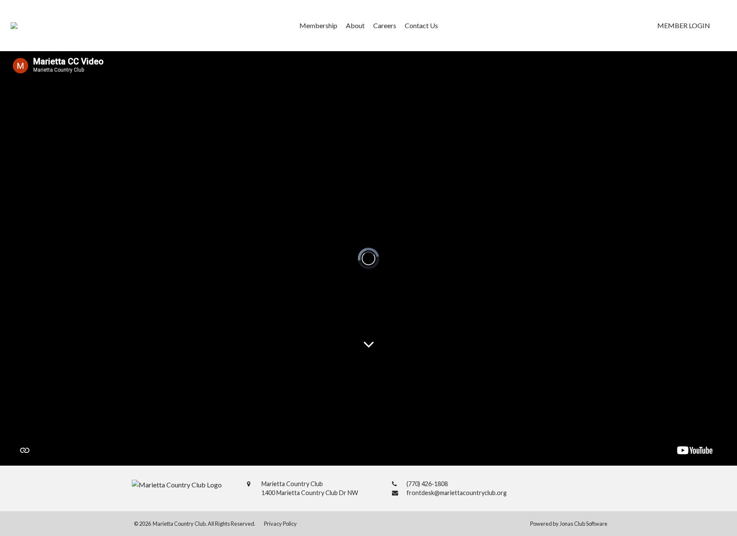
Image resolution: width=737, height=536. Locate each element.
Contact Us (421, 25)
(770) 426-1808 (427, 483)
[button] (683, 25)
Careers (384, 25)
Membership (318, 25)
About (355, 25)
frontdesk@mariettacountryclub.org (456, 492)
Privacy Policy (280, 523)
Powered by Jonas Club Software (568, 523)
